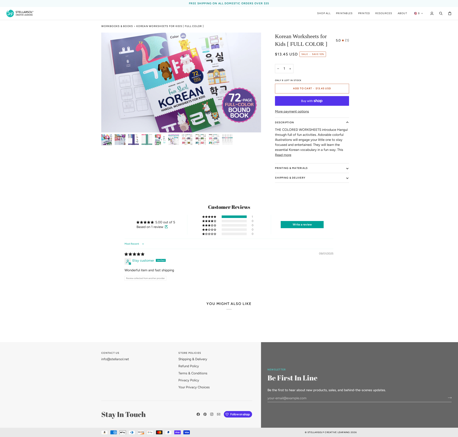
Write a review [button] (302, 224)
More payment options (292, 111)
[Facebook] (198, 414)
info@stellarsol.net (115, 359)
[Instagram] (211, 414)
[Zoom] (181, 82)
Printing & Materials (291, 168)
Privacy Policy (188, 380)
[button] (364, 13)
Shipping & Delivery (290, 177)
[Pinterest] (205, 414)
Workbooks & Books (117, 26)
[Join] (449, 397)
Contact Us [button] (110, 353)
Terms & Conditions (192, 373)
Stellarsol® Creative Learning (329, 432)
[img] (134, 254)
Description (284, 122)
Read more (283, 155)
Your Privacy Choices (194, 387)
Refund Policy (188, 366)
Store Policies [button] (189, 353)
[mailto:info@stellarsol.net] (218, 414)
